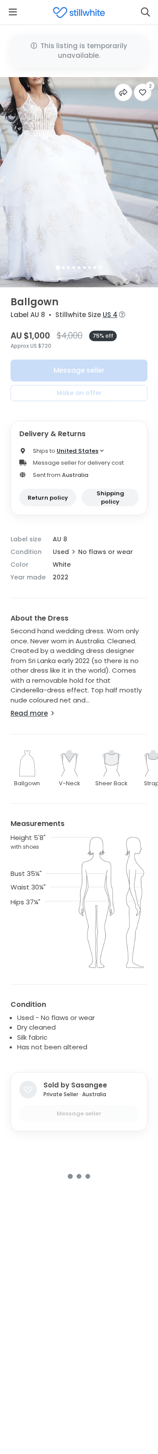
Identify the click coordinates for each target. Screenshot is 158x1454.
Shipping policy (110, 497)
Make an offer (79, 392)
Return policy (48, 498)
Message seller (79, 370)
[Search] (145, 12)
